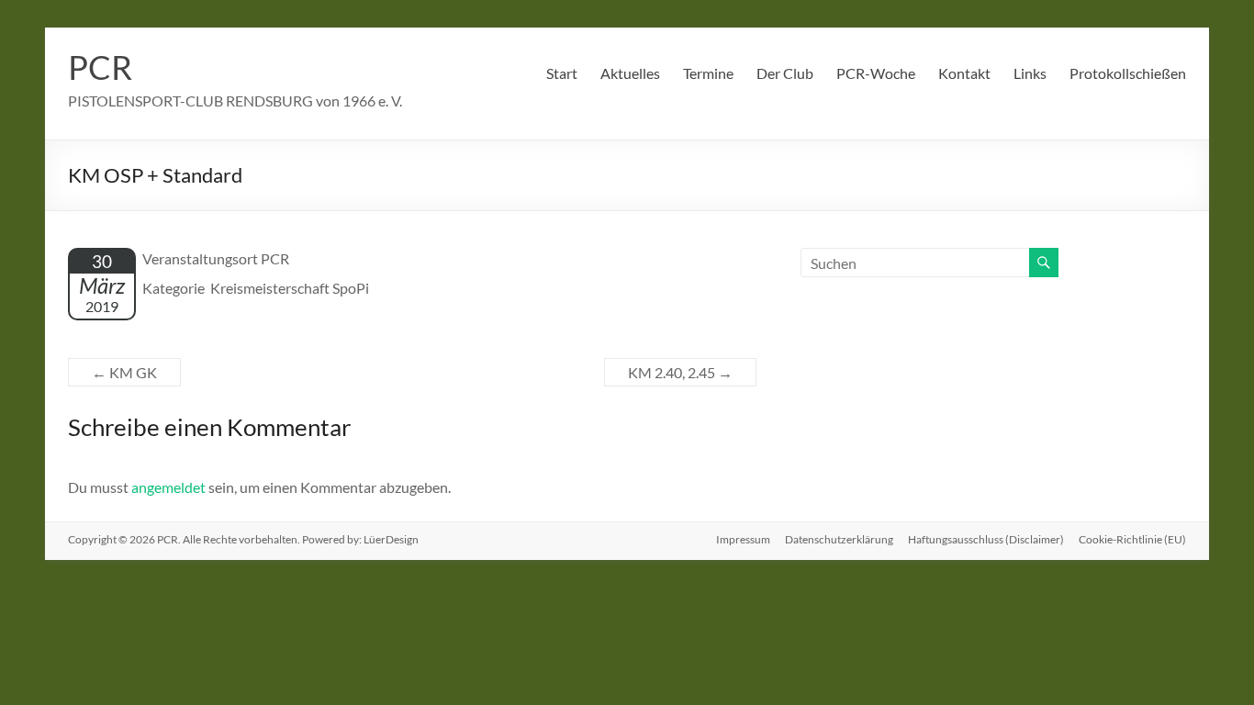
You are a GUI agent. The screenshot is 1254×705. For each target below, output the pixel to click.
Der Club (784, 73)
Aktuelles (630, 73)
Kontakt (964, 73)
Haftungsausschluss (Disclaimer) (986, 539)
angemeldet (168, 487)
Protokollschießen (1127, 73)
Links (1030, 73)
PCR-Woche (875, 73)
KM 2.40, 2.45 (680, 372)
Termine (708, 73)
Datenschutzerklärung (839, 539)
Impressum (743, 539)
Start (561, 73)
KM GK (124, 372)
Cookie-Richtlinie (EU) (1132, 539)
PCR (100, 67)
